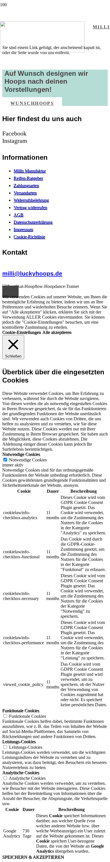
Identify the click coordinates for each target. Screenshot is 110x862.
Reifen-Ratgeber (28, 178)
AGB (18, 214)
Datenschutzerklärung (33, 222)
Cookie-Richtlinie (29, 236)
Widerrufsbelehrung (31, 200)
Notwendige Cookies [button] (21, 454)
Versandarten (25, 192)
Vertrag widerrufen (30, 207)
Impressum (23, 229)
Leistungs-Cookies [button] (19, 741)
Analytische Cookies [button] (20, 772)
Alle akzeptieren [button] (56, 332)
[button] (10, 292)
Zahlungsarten (26, 185)
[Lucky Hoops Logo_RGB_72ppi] (42, 50)
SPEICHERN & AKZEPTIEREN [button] (33, 857)
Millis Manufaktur (30, 170)
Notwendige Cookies (28, 459)
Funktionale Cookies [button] (20, 710)
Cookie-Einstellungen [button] (21, 332)
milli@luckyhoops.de (32, 273)
